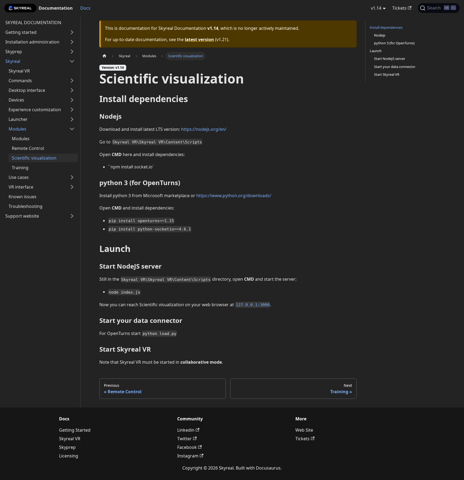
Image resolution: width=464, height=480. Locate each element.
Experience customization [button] (35, 110)
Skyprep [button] (13, 52)
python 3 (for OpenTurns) (394, 43)
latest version (199, 39)
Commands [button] (20, 81)
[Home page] (104, 56)
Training (20, 168)
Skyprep (67, 447)
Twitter (184, 439)
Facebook (187, 447)
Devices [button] (16, 100)
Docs (85, 8)
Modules (21, 139)
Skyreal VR (19, 71)
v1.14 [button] (376, 8)
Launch (376, 50)
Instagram (187, 456)
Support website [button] (22, 216)
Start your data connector (394, 66)
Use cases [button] (19, 177)
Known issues (23, 197)
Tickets (399, 8)
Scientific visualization (34, 158)
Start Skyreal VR (386, 74)
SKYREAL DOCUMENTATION (33, 23)
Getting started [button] (21, 32)
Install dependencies (386, 27)
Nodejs (379, 35)
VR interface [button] (21, 187)
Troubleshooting (25, 206)
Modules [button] (17, 129)
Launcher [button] (18, 119)
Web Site (304, 430)
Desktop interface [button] (27, 90)
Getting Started (74, 430)
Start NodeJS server (389, 58)
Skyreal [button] (12, 61)
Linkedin (185, 430)
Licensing (68, 456)
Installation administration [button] (32, 42)
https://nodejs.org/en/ (203, 129)
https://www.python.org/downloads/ (233, 196)
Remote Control (28, 148)
